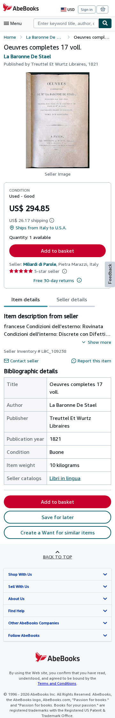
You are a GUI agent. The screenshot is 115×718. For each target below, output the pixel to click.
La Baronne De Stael (27, 56)
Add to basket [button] (57, 251)
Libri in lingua (65, 478)
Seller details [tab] (72, 299)
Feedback (109, 274)
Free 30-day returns (54, 280)
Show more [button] (99, 342)
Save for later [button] (58, 517)
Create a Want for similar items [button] (57, 532)
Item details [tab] (26, 299)
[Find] (105, 23)
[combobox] (66, 23)
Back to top (57, 556)
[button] (57, 120)
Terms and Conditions (57, 683)
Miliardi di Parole (39, 264)
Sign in (87, 9)
